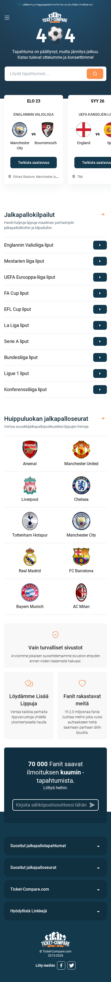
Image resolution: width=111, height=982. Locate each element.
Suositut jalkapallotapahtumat (38, 845)
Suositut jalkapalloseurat (33, 867)
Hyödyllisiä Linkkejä (28, 910)
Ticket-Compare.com (29, 889)
